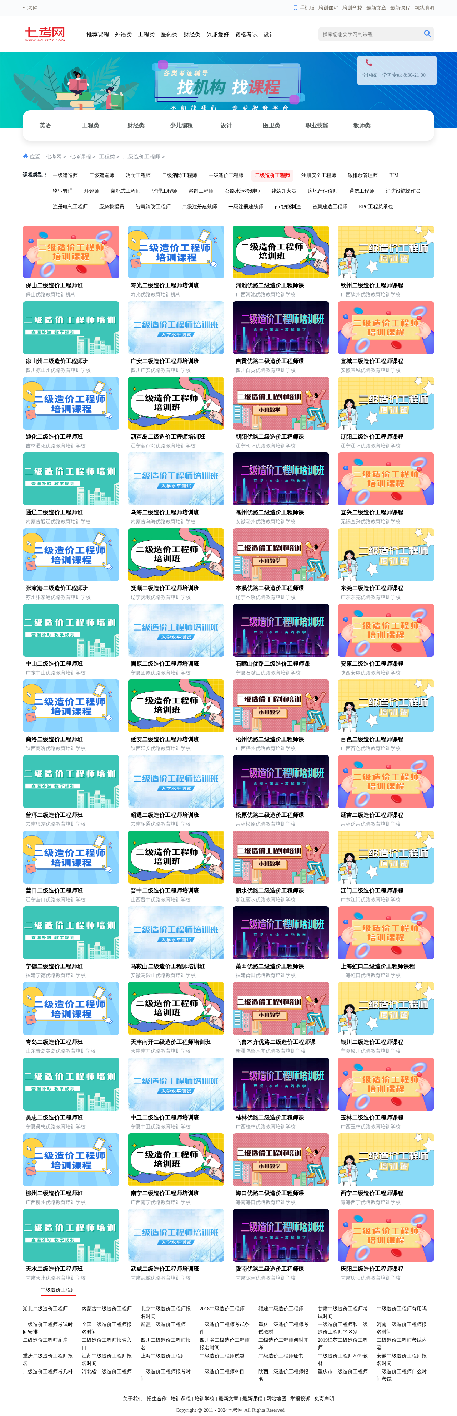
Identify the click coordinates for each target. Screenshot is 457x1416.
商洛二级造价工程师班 (54, 739)
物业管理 (63, 191)
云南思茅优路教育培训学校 (56, 824)
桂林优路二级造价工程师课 (270, 1117)
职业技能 (317, 125)
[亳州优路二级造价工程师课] (281, 503)
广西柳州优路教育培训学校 (56, 1202)
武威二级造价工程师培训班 (165, 1269)
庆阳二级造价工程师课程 (372, 1269)
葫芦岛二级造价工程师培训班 (168, 437)
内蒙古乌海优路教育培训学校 (163, 521)
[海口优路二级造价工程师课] (281, 1184)
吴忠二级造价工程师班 (54, 1117)
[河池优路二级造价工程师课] (281, 276)
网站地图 (424, 8)
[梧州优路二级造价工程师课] (281, 730)
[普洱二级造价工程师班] (71, 806)
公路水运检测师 (242, 191)
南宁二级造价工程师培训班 (165, 1193)
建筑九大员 (283, 191)
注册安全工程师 (318, 175)
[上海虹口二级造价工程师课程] (386, 957)
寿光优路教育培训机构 (156, 294)
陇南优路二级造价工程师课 (270, 1269)
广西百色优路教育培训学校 (371, 748)
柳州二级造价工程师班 (54, 1193)
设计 (269, 34)
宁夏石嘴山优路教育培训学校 (268, 673)
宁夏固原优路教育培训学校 (161, 673)
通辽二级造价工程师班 (54, 512)
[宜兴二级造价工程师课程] (386, 503)
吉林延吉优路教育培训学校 (371, 824)
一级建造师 (65, 175)
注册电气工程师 (70, 206)
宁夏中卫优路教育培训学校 (161, 1126)
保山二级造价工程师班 (54, 285)
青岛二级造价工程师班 (54, 1042)
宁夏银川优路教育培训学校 (371, 1051)
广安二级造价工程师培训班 (165, 361)
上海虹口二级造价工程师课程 (378, 966)
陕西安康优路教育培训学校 (371, 673)
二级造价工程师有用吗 (402, 1308)
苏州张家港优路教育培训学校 (58, 597)
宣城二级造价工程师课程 (372, 361)
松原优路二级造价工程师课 (270, 815)
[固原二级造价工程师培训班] (176, 655)
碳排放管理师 (363, 175)
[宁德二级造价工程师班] (71, 957)
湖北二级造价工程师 (45, 1308)
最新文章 (376, 8)
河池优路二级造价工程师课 (270, 285)
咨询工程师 (201, 191)
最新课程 (400, 8)
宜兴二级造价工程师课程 (372, 512)
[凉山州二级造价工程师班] (71, 352)
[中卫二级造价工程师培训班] (176, 1109)
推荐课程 (97, 34)
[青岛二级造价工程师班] (71, 1033)
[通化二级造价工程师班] (71, 428)
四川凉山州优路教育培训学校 (58, 370)
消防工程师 (138, 175)
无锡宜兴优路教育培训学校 (371, 521)
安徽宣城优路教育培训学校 (371, 370)
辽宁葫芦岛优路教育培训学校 (163, 446)
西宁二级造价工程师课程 (372, 1193)
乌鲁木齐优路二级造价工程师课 (276, 1042)
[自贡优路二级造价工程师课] (281, 352)
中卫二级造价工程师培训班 (165, 1117)
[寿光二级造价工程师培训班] (176, 276)
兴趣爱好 (217, 34)
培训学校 (352, 8)
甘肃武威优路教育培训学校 (161, 1278)
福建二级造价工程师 (280, 1308)
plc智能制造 (288, 206)
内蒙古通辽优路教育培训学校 (58, 521)
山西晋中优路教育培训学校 (161, 899)
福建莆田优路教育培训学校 (266, 975)
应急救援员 (111, 206)
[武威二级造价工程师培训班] (176, 1260)
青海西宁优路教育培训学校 (371, 1202)
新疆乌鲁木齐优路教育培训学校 (271, 1051)
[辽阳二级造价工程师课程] (386, 428)
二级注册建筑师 (199, 206)
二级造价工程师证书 (280, 1356)
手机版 (307, 8)
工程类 (146, 34)
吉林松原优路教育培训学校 (266, 824)
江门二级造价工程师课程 (372, 890)
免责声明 (324, 1398)
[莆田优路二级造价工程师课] (281, 957)
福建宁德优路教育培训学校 (56, 975)
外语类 (123, 34)
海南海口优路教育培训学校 (266, 1202)
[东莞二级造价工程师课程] (386, 579)
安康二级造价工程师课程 (372, 664)
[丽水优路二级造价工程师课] (281, 882)
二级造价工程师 (141, 157)
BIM (393, 175)
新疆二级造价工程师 (163, 1324)
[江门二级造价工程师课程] (386, 882)
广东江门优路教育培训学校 (371, 899)
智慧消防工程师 (153, 206)
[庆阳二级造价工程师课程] (386, 1260)
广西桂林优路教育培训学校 (266, 1126)
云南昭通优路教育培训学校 (161, 824)
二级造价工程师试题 (222, 1356)
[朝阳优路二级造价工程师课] (281, 428)
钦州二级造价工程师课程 (372, 285)
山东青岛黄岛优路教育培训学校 (61, 1051)
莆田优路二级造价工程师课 (270, 966)
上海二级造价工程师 (163, 1356)
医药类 (169, 34)
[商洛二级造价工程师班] (71, 730)
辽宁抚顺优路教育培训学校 (161, 597)
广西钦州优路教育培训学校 (371, 294)
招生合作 (157, 1398)
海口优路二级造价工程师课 (270, 1193)
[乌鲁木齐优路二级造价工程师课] (281, 1033)
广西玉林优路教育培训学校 (371, 1126)
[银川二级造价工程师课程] (386, 1033)
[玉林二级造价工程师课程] (386, 1109)
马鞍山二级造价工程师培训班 (168, 966)
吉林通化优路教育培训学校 (56, 446)
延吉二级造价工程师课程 (372, 815)
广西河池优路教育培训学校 (266, 294)
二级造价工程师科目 (222, 1371)
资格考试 (246, 34)
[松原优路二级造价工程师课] (281, 806)
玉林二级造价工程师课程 (372, 1117)
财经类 (192, 34)
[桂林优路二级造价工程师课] (281, 1109)
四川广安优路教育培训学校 (161, 370)
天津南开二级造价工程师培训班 (171, 1042)
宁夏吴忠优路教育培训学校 (56, 1126)
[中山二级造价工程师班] (71, 655)
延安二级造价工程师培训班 (165, 739)
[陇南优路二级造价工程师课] (281, 1260)
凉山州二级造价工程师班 (57, 361)
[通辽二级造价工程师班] (71, 503)
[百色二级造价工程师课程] (386, 730)
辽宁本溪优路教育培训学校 (266, 597)
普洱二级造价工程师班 (54, 815)
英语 (45, 125)
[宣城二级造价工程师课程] (386, 352)
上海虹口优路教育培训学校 (371, 975)
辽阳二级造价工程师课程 (372, 437)
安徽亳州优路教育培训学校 (266, 521)
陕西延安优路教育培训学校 (161, 748)
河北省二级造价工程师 (107, 1371)
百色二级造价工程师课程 (372, 739)
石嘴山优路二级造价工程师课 (273, 664)
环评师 (91, 191)
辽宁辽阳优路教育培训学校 (371, 446)
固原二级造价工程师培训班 (165, 664)
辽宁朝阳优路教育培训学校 (266, 446)
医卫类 (271, 125)
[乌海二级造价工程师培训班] (176, 503)
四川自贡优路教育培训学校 (266, 370)
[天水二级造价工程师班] (71, 1260)
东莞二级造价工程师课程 (372, 588)
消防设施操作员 (403, 191)
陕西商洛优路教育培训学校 (56, 748)
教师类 (362, 125)
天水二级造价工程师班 (54, 1269)
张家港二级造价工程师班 (57, 588)
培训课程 (328, 8)
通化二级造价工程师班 (54, 437)
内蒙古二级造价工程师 (107, 1308)
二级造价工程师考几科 (48, 1371)
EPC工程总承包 (376, 206)
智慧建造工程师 (329, 206)
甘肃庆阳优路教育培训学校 (371, 1278)
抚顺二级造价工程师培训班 (165, 588)
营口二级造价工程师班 (54, 890)
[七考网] (45, 39)
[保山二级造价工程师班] (71, 276)
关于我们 (133, 1398)
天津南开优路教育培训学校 (161, 1051)
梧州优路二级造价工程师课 (270, 739)
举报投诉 (300, 1398)
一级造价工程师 (226, 175)
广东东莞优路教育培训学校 (371, 597)
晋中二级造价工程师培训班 (165, 890)
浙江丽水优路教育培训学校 (266, 899)
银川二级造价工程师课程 (372, 1042)
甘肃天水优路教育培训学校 (56, 1278)
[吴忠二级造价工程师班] (71, 1109)
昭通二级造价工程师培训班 (165, 815)
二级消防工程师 (179, 175)
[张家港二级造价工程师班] (71, 579)
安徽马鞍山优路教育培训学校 (163, 975)
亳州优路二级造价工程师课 (270, 512)
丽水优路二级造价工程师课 (270, 890)
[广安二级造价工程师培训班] (176, 352)
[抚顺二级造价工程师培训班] (176, 579)
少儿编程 (181, 125)
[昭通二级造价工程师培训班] (176, 806)
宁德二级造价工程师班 (54, 966)
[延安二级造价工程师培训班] (176, 730)
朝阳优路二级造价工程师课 (270, 437)
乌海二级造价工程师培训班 (165, 512)
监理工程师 (164, 191)
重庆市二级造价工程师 (343, 1371)
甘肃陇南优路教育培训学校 (266, 1278)
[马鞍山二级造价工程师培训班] (176, 957)
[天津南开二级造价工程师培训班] (176, 1033)
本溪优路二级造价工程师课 (270, 588)
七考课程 (80, 157)
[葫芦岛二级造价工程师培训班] (176, 428)
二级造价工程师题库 (45, 1340)
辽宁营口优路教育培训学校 (56, 899)
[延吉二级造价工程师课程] (386, 806)
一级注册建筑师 (245, 206)
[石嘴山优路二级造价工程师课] (281, 655)
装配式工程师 (126, 191)
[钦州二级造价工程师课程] (386, 276)
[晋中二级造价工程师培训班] (176, 882)
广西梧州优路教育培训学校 (266, 748)
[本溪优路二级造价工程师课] (281, 579)
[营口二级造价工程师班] (71, 882)
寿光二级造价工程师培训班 (165, 285)
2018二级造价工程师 (222, 1308)
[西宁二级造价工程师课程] (386, 1184)
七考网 (54, 157)
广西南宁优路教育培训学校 (161, 1202)
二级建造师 (101, 175)
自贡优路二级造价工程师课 (270, 361)
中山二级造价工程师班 (54, 664)
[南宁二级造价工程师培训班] (176, 1184)
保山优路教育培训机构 (51, 294)
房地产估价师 (323, 191)
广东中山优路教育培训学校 (56, 673)
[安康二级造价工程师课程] (386, 655)
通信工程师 (361, 191)
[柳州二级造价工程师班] (71, 1184)
